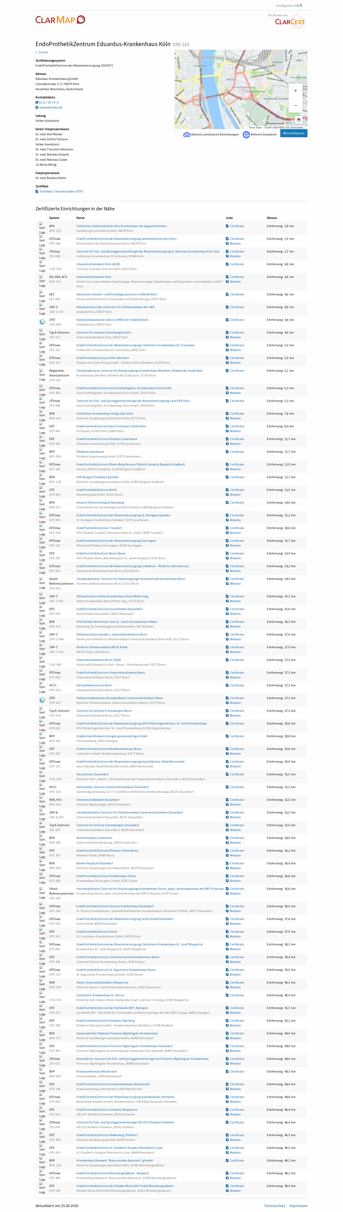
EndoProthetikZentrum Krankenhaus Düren (106, 876)
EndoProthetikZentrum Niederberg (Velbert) (107, 1135)
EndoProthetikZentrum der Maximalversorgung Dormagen (116, 541)
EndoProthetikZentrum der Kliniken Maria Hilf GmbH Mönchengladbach (125, 1186)
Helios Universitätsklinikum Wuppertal (102, 982)
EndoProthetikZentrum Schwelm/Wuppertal (107, 1109)
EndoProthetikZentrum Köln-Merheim (103, 358)
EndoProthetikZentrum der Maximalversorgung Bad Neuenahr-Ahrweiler (125, 1097)
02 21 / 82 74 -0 (48, 102)
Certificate (236, 226)
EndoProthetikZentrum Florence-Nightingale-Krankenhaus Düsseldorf (124, 1046)
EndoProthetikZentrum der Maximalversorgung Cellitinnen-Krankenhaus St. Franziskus (135, 345)
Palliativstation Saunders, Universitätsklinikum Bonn (112, 634)
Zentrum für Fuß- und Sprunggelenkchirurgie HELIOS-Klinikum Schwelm (125, 1122)
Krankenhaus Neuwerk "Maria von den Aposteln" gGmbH (114, 1160)
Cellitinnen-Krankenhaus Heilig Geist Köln (105, 413)
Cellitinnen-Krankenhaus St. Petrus (100, 995)
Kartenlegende (295, 133)
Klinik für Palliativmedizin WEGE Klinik (102, 647)
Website (235, 243)
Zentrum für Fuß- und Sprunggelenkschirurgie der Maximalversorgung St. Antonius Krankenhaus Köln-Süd (148, 251)
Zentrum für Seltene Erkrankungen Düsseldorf (108, 825)
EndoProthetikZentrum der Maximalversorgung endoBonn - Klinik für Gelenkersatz (133, 566)
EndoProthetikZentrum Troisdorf (99, 528)
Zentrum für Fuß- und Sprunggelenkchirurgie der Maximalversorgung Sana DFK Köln (133, 401)
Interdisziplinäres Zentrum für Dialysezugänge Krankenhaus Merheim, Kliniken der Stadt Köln (139, 370)
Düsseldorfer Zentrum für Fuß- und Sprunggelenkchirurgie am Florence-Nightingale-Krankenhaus (142, 1059)
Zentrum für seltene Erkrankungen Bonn (104, 711)
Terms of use (255, 127)
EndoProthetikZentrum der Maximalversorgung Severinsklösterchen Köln (126, 239)
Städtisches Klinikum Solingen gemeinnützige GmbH (112, 736)
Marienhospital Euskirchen (94, 838)
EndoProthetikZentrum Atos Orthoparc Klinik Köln (111, 426)
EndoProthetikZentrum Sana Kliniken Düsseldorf (109, 609)
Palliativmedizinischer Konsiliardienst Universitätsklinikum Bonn (120, 698)
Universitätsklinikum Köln (94, 277)
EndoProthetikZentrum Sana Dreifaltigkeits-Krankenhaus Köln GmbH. (124, 388)
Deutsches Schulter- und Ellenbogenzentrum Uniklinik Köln (117, 294)
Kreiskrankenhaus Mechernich (96, 1071)
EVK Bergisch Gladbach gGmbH (97, 477)
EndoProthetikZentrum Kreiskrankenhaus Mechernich (113, 1084)
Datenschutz (275, 1205)
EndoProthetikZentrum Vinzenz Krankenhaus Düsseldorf (115, 906)
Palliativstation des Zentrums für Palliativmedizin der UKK (115, 307)
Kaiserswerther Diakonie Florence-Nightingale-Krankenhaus (117, 1033)
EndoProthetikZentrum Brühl (97, 490)
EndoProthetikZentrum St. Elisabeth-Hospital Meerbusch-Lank (119, 1148)
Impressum (298, 1205)
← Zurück (42, 52)
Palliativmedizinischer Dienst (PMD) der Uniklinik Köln (112, 320)
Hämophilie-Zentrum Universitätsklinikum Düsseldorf (113, 787)
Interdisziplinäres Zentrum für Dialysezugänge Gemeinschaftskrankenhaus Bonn (131, 579)
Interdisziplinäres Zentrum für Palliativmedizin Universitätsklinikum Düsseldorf (130, 812)
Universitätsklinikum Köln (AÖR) (98, 264)
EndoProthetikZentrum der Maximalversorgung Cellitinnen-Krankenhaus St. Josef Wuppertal (140, 944)
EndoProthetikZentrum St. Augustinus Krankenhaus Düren (116, 970)
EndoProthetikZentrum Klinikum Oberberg (106, 1020)
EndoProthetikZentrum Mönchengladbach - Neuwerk (112, 1173)
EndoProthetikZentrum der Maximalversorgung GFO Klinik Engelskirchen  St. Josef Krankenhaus (141, 723)
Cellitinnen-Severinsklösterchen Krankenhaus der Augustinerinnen (121, 226)
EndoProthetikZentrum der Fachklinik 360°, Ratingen (112, 1008)
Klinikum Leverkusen (90, 452)
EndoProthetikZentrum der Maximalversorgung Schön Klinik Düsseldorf (125, 919)
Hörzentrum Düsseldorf (92, 774)
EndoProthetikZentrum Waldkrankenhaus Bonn (109, 749)
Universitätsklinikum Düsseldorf (98, 800)
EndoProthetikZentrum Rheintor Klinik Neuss (107, 850)
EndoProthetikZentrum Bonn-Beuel (101, 553)
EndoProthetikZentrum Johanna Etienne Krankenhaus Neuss (118, 957)
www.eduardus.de (50, 107)
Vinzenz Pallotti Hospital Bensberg (100, 502)
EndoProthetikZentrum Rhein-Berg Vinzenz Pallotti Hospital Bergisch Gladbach (131, 464)
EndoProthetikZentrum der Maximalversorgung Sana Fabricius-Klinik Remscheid (130, 761)
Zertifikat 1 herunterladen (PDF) (60, 191)
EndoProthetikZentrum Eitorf (97, 931)
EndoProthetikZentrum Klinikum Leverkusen (107, 439)
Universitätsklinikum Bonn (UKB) (98, 660)
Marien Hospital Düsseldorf (95, 863)
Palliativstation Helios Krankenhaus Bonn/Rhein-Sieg (112, 596)
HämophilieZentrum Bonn (94, 685)
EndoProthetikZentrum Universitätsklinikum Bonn (111, 672)
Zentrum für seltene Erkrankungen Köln (104, 332)
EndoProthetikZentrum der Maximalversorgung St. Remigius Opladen (123, 515)
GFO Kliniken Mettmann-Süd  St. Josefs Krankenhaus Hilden (117, 622)
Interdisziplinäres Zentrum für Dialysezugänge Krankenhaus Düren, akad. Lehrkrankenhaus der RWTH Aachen (150, 889)
